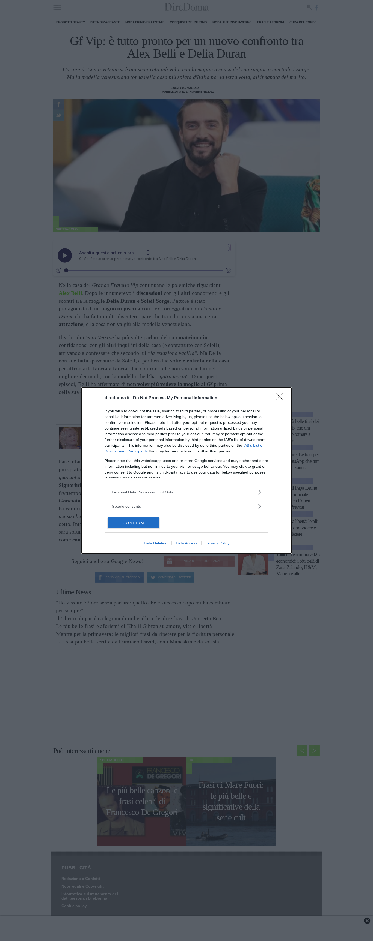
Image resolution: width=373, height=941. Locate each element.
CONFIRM (133, 523)
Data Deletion (155, 543)
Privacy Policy (217, 543)
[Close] (281, 398)
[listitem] (186, 492)
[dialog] (186, 470)
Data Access (186, 543)
